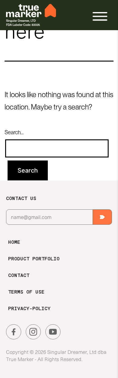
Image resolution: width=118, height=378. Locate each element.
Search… (14, 132)
